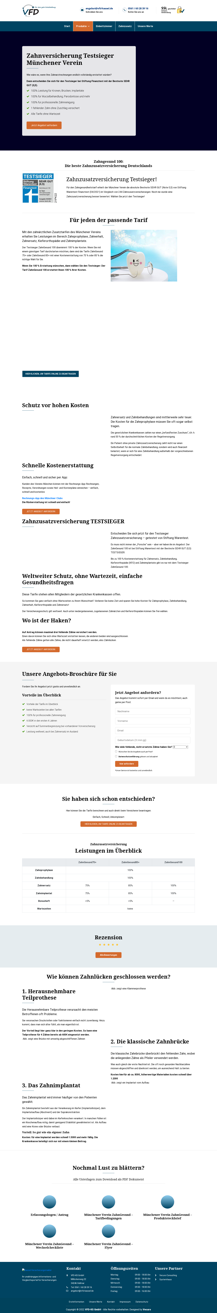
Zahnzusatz (125, 26)
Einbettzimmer (104, 26)
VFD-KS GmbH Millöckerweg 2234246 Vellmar (78, 1279)
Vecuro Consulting (168, 1275)
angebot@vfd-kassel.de (82, 1291)
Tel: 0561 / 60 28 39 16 (81, 1287)
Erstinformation (76, 1302)
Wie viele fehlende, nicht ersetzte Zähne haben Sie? (143, 747)
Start (67, 26)
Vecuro (147, 1309)
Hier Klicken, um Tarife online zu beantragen (50, 374)
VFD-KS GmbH (93, 1309)
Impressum (125, 1302)
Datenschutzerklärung (129, 757)
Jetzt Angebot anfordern (44, 125)
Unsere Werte (145, 26)
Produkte (81, 26)
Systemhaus (165, 1279)
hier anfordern (127, 764)
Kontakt (111, 1302)
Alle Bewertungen (108, 955)
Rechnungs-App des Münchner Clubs (42, 498)
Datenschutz (142, 1302)
